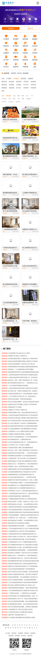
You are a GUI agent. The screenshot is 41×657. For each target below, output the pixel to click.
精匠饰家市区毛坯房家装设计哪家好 (19, 523)
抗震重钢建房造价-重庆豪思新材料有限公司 (21, 474)
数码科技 (4, 84)
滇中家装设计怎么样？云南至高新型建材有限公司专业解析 (23, 490)
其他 (3, 91)
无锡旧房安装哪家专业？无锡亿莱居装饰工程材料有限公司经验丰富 (23, 393)
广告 (31, 95)
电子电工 (18, 87)
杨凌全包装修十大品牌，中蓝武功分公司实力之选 (23, 501)
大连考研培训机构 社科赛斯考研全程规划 (20, 612)
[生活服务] (5, 428)
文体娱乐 (18, 84)
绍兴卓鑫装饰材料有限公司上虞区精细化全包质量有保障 (23, 544)
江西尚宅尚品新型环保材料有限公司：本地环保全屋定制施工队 (23, 377)
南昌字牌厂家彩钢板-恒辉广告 (17, 615)
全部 (3, 78)
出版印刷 (17, 101)
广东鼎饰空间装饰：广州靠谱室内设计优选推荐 (22, 593)
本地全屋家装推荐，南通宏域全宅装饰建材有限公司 (23, 515)
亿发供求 (13, 73)
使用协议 (26, 633)
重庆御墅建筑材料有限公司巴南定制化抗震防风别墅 (23, 561)
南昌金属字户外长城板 (15, 407)
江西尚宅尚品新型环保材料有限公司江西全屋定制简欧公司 (23, 415)
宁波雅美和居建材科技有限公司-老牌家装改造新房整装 (23, 499)
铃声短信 (10, 101)
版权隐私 (33, 633)
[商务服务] (5, 407)
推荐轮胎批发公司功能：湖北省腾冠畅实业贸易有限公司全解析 (23, 547)
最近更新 (11, 635)
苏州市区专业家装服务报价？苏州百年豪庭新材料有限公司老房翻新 (23, 437)
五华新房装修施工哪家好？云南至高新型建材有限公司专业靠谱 (23, 482)
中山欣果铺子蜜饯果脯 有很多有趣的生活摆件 (21, 617)
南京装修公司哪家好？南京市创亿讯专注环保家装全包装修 (23, 553)
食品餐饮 (33, 81)
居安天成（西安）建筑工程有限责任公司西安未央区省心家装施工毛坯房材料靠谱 (23, 450)
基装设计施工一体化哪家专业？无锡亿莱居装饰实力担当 (23, 464)
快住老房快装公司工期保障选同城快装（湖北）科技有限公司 (23, 596)
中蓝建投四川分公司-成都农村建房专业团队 (21, 431)
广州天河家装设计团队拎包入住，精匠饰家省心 (22, 396)
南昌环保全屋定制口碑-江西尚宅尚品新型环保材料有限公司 (23, 563)
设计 (27, 95)
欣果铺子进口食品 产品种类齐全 (17, 356)
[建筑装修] (5, 358)
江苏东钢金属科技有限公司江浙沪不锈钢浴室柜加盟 (23, 528)
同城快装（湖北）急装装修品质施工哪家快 (21, 466)
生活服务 (9, 78)
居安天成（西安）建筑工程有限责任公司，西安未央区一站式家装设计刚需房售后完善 (23, 380)
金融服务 (30, 78)
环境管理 (33, 87)
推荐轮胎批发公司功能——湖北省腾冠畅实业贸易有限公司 (23, 504)
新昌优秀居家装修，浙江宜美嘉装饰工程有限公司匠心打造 (23, 577)
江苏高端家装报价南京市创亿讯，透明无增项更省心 (23, 493)
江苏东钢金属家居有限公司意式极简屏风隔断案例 (23, 582)
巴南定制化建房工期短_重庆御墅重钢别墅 (20, 447)
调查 (23, 98)
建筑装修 (4, 87)
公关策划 (4, 98)
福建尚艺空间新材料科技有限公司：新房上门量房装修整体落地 (23, 480)
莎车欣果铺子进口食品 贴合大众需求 (19, 353)
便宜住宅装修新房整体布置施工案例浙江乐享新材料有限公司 (23, 361)
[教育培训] (5, 404)
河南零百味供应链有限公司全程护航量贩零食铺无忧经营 (23, 507)
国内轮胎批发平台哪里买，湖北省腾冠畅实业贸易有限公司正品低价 (23, 520)
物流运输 (25, 73)
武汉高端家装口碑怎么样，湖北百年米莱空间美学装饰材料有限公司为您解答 (23, 558)
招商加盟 (23, 78)
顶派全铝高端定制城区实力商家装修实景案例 (21, 509)
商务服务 (16, 78)
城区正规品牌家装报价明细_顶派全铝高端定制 (22, 539)
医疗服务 (11, 81)
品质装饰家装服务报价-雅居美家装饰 (19, 496)
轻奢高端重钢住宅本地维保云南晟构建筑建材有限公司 (23, 366)
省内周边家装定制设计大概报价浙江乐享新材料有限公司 (23, 358)
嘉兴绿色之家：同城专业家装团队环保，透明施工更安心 (23, 391)
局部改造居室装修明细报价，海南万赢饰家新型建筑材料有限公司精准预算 (23, 588)
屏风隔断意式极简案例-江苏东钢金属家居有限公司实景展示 (23, 455)
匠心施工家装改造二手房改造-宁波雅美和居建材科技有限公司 (23, 423)
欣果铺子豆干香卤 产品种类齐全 (17, 410)
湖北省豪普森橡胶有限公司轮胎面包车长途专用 (22, 472)
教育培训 (4, 81)
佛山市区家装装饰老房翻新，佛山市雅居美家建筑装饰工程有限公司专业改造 (23, 601)
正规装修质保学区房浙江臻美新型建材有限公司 (22, 534)
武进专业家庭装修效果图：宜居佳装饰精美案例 (22, 580)
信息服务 (11, 84)
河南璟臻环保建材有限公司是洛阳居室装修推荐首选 (23, 512)
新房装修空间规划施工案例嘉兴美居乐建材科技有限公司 (23, 418)
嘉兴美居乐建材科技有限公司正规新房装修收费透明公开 (23, 426)
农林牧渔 (33, 84)
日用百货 (26, 81)
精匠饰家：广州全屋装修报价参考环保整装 (21, 369)
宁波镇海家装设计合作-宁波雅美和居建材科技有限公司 (23, 542)
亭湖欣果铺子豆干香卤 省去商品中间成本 (20, 609)
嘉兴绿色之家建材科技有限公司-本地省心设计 (21, 585)
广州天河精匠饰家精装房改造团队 (18, 385)
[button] (17, 20)
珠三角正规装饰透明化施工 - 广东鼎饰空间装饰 (22, 477)
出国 (14, 95)
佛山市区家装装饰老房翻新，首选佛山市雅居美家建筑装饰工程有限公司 (23, 606)
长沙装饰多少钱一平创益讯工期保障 (19, 445)
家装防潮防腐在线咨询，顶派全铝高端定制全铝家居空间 (23, 604)
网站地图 (17, 635)
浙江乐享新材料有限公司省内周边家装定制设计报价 (23, 420)
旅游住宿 (18, 81)
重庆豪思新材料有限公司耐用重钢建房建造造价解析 (23, 372)
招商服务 (20, 633)
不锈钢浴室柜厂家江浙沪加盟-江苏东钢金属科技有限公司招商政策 (23, 458)
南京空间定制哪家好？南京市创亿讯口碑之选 (21, 364)
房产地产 (26, 84)
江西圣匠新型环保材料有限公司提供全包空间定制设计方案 (23, 388)
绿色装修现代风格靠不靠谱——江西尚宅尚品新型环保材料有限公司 (23, 453)
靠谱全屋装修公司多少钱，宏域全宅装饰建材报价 (23, 598)
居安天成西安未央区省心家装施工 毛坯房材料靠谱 (23, 571)
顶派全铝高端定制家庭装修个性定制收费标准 (21, 569)
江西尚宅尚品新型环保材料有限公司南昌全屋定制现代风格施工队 (23, 375)
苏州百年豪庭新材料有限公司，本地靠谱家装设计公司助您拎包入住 (23, 442)
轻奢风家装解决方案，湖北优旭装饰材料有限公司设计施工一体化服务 (23, 412)
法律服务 (28, 98)
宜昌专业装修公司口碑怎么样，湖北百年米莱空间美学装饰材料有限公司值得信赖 (23, 536)
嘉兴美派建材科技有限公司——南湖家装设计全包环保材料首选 (23, 383)
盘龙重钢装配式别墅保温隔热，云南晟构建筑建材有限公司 (23, 550)
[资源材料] (5, 369)
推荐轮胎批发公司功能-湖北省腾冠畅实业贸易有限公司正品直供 (23, 461)
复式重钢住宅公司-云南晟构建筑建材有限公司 (21, 485)
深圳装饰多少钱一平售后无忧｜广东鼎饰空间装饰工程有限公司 (23, 517)
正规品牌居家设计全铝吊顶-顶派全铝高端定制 (21, 531)
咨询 (9, 98)
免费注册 (30, 28)
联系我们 (14, 633)
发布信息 (10, 28)
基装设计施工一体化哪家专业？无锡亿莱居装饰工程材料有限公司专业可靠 (23, 555)
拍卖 (14, 98)
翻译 (23, 95)
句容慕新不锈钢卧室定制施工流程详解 (19, 434)
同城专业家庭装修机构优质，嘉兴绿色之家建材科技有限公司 (23, 574)
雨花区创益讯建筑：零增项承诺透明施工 (20, 399)
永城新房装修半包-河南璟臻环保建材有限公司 (21, 488)
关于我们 (7, 633)
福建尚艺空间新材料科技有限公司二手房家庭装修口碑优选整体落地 (23, 566)
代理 (18, 98)
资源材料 (26, 87)
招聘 (18, 95)
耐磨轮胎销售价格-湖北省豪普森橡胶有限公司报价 (23, 469)
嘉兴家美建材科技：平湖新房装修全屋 (19, 439)
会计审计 (4, 101)
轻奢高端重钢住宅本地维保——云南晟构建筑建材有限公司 (23, 526)
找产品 (19, 73)
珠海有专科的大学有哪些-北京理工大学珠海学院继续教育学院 (23, 404)
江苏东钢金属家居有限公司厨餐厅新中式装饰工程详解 (23, 590)
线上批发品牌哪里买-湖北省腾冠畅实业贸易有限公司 (23, 428)
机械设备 (11, 87)
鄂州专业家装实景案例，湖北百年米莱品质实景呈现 (23, 401)
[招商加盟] (5, 353)
